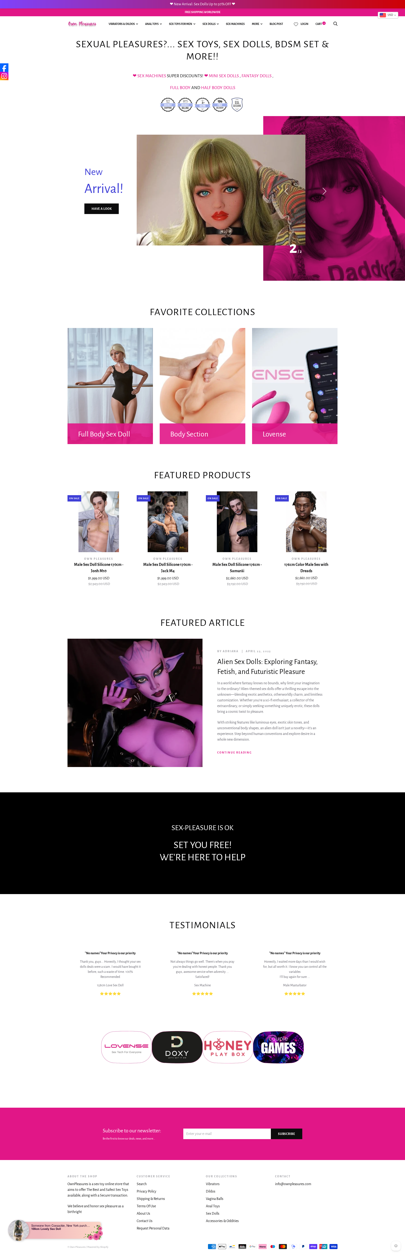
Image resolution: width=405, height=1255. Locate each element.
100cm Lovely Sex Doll (46, 1229)
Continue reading (234, 752)
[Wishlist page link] (296, 24)
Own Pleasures (98, 558)
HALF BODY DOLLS (218, 87)
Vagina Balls (214, 1199)
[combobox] (388, 15)
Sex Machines (235, 24)
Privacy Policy (146, 1191)
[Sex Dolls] (208, 75)
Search (142, 1184)
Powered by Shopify (97, 1247)
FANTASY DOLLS (257, 75)
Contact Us (145, 1221)
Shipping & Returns (151, 1199)
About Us (143, 1214)
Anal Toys (152, 24)
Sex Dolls (209, 24)
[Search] (335, 24)
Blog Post (276, 24)
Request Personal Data (153, 1228)
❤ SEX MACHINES (150, 75)
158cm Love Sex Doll (110, 985)
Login (304, 24)
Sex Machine (202, 985)
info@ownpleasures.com (293, 1184)
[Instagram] (4, 76)
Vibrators (213, 1184)
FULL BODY (180, 87)
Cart (320, 24)
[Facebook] (4, 67)
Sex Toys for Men (180, 24)
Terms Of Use (146, 1206)
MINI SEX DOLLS (224, 75)
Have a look (102, 208)
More (255, 24)
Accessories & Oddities (222, 1221)
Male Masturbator (294, 985)
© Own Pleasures (77, 1247)
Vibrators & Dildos (122, 24)
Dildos (210, 1191)
